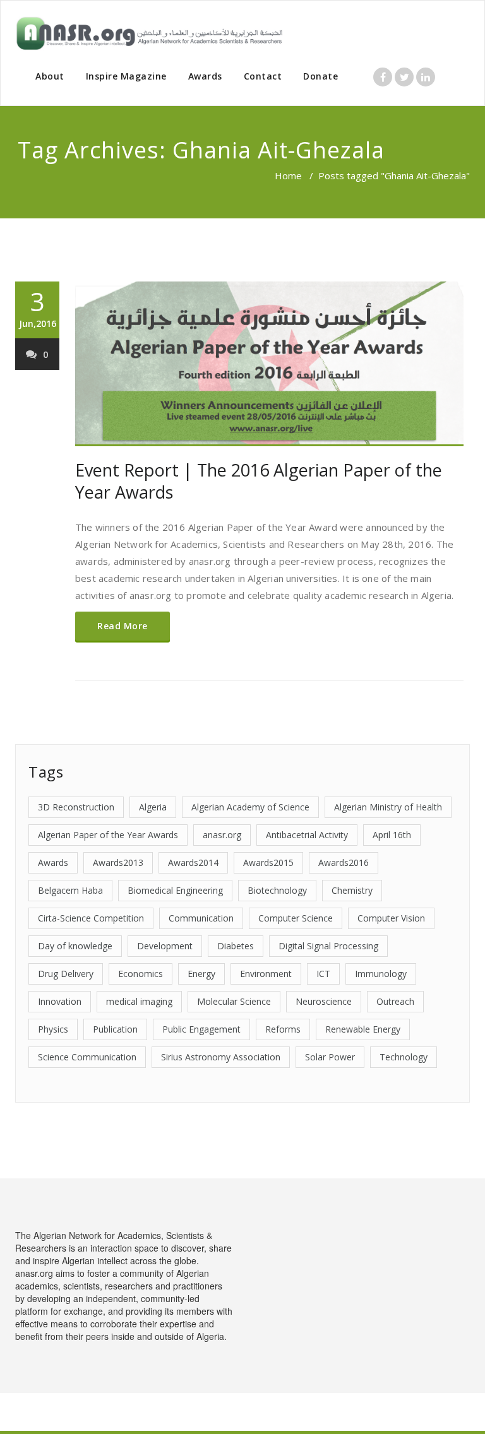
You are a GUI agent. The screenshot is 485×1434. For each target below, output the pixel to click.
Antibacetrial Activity (307, 835)
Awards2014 (193, 862)
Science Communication (87, 1057)
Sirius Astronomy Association (220, 1057)
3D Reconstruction (76, 807)
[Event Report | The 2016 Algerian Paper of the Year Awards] (269, 363)
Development (165, 946)
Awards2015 (268, 862)
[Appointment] (149, 33)
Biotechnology (277, 890)
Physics (53, 1029)
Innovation (59, 1001)
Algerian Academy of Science (250, 807)
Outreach (395, 1001)
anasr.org (222, 835)
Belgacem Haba (70, 890)
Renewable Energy (362, 1029)
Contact (263, 76)
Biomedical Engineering (175, 890)
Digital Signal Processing (328, 946)
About (49, 76)
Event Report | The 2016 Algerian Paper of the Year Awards (258, 481)
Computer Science (295, 918)
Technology (404, 1057)
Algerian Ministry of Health (388, 807)
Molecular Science (234, 1001)
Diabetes (235, 946)
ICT (323, 974)
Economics (140, 974)
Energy (201, 974)
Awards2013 (118, 862)
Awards (205, 76)
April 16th (392, 835)
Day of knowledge (75, 946)
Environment (266, 974)
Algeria (153, 807)
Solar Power (330, 1057)
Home (288, 175)
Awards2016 (343, 862)
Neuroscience (324, 1001)
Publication (115, 1029)
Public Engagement (201, 1029)
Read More (122, 626)
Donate (320, 76)
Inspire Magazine (126, 76)
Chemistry (352, 890)
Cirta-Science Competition (91, 918)
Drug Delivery (65, 974)
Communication (201, 918)
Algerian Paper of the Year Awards (108, 835)
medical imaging (139, 1001)
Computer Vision (391, 918)
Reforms (283, 1029)
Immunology (381, 974)
